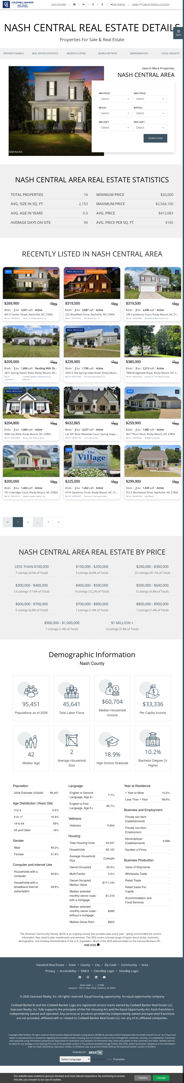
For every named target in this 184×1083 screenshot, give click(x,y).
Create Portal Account (156, 4)
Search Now (155, 138)
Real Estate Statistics (45, 53)
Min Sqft (104, 121)
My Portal (119, 4)
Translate (119, 1059)
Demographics (139, 53)
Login (135, 4)
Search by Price (107, 53)
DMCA (85, 971)
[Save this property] (55, 272)
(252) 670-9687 (58, 4)
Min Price (104, 93)
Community (129, 965)
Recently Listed (76, 53)
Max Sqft (139, 121)
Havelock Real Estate (50, 965)
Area (145, 965)
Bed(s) (102, 107)
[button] (178, 33)
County (85, 965)
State (72, 965)
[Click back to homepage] (16, 4)
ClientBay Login (104, 971)
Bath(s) (138, 107)
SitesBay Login (129, 971)
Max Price (140, 93)
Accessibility (68, 971)
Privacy (50, 971)
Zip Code (110, 965)
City (97, 965)
